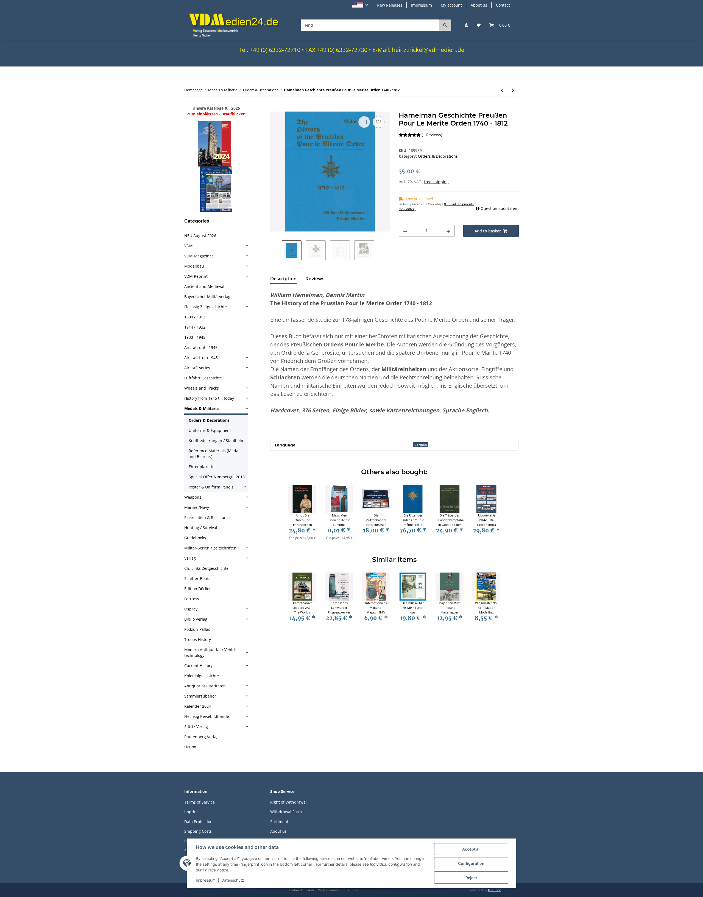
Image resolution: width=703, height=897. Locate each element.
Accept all (471, 849)
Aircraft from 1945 (201, 357)
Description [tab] (283, 278)
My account (451, 5)
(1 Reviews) (432, 134)
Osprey (190, 609)
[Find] (445, 25)
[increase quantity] (448, 231)
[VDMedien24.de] (236, 25)
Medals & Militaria (201, 408)
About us (479, 5)
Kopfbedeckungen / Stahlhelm (216, 440)
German (420, 445)
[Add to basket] (274, 108)
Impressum (421, 5)
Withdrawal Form (286, 811)
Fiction (190, 746)
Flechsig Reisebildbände (206, 716)
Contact (503, 5)
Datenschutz (232, 880)
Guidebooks (195, 537)
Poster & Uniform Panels (211, 487)
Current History (198, 665)
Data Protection (198, 821)
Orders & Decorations (438, 156)
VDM (188, 245)
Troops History (197, 639)
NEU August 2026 (200, 235)
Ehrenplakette (201, 466)
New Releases (389, 5)
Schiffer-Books (197, 578)
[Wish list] (478, 25)
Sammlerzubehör (200, 696)
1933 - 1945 (194, 337)
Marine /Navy (196, 507)
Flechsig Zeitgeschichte (205, 306)
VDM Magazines (199, 256)
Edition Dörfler (197, 588)
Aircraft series (197, 367)
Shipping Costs (198, 831)
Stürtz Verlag (196, 726)
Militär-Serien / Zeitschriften (210, 548)
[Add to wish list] (378, 122)
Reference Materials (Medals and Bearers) (215, 453)
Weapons (192, 497)
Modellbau (194, 266)
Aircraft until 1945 (200, 347)
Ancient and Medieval (204, 286)
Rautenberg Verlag (201, 736)
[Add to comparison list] (364, 122)
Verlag (190, 558)
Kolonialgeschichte (201, 675)
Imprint (191, 811)
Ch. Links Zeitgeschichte (206, 568)
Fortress (191, 598)
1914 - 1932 (194, 327)
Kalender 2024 (197, 706)
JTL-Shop (494, 890)
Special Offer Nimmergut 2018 (217, 476)
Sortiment (279, 821)
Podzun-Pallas (197, 629)
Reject (471, 877)
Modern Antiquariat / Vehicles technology (211, 652)
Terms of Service (199, 802)
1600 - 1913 (194, 317)
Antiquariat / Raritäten (205, 685)
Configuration (471, 863)
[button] (360, 5)
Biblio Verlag (195, 619)
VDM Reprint (196, 276)
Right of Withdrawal (288, 802)
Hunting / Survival (200, 527)
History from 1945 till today (209, 398)
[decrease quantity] (405, 231)
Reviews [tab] (314, 278)
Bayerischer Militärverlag (207, 296)
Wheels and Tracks (201, 388)
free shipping (436, 181)
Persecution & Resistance (207, 517)
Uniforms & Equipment (210, 430)
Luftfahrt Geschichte (203, 378)
